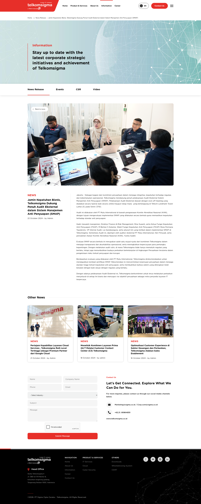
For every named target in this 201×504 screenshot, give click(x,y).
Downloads (117, 462)
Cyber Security (89, 470)
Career (68, 474)
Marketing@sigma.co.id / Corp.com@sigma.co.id (136, 405)
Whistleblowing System (122, 466)
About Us (69, 466)
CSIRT (114, 470)
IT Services (87, 462)
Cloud (85, 466)
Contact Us (70, 478)
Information (70, 470)
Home (30, 18)
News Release (41, 18)
